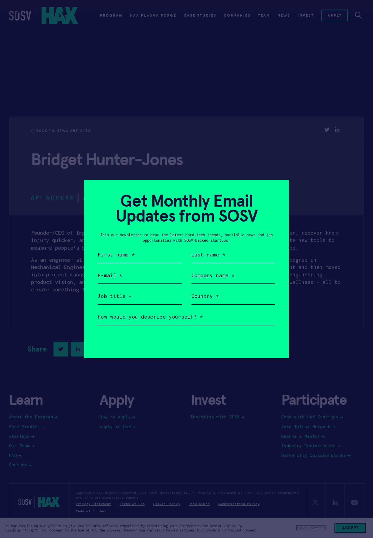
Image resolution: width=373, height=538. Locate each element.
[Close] (278, 190)
